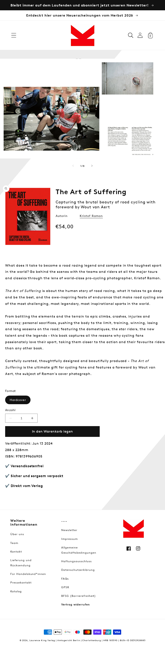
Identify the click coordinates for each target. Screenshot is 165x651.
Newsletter (69, 530)
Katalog (16, 591)
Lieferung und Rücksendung (20, 562)
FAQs (65, 578)
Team (14, 543)
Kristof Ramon (91, 216)
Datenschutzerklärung (78, 569)
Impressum (69, 538)
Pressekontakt (20, 582)
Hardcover (18, 400)
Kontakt (16, 551)
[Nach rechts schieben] (92, 165)
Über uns (17, 534)
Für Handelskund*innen (28, 574)
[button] (13, 35)
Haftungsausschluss (76, 561)
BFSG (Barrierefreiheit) (78, 595)
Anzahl (10, 410)
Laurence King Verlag (42, 640)
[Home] (82, 35)
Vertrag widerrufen (75, 604)
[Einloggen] (140, 35)
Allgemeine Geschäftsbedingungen (78, 550)
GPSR (65, 587)
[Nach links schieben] (73, 165)
